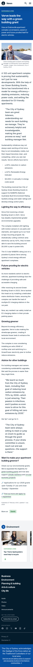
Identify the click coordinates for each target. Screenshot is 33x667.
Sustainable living (7, 11)
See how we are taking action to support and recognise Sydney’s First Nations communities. (16, 660)
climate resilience (15, 474)
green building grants (9, 471)
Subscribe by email (10, 619)
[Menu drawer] (30, 3)
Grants (13, 511)
